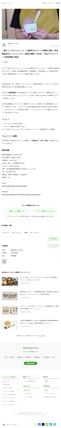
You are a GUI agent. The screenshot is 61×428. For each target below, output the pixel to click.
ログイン (51, 3)
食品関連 (5, 62)
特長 (6, 357)
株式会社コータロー (13, 43)
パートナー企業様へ (28, 397)
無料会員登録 (30, 363)
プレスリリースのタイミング (9, 398)
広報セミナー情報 (7, 387)
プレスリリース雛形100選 (9, 394)
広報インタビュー (7, 381)
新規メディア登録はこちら (17, 211)
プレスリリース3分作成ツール (10, 401)
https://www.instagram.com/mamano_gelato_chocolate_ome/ (21, 194)
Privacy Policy (34, 414)
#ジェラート (6, 232)
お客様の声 (28, 357)
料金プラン (12, 357)
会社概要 (46, 381)
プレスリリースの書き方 (8, 391)
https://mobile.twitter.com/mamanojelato (14, 186)
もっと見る (41, 335)
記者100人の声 (6, 384)
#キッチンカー (34, 232)
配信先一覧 (20, 357)
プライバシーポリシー (49, 393)
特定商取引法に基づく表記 (50, 397)
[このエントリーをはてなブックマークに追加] (50, 425)
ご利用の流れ (36, 357)
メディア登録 (27, 393)
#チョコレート (17, 232)
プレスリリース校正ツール (9, 404)
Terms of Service (41, 414)
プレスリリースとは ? (11, 424)
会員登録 (58, 3)
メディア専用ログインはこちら (46, 211)
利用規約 (46, 390)
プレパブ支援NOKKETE (29, 381)
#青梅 (26, 232)
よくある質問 (45, 357)
